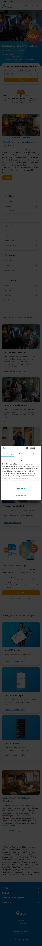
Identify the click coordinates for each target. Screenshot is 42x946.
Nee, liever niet (21, 495)
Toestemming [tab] (7, 454)
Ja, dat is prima (21, 488)
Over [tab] (34, 454)
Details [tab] (21, 454)
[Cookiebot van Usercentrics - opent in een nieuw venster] (26, 448)
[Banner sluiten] (39, 448)
